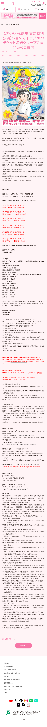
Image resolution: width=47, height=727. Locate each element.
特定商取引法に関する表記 (12, 680)
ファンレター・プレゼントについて (14, 686)
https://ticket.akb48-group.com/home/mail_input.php (19, 444)
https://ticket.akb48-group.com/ (24, 435)
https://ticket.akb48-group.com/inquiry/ (15, 489)
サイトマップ (7, 689)
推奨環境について (9, 683)
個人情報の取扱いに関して (12, 673)
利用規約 (6, 676)
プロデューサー (8, 666)
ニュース (8, 24)
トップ (2, 24)
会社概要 (6, 663)
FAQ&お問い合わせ (10, 670)
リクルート (7, 693)
